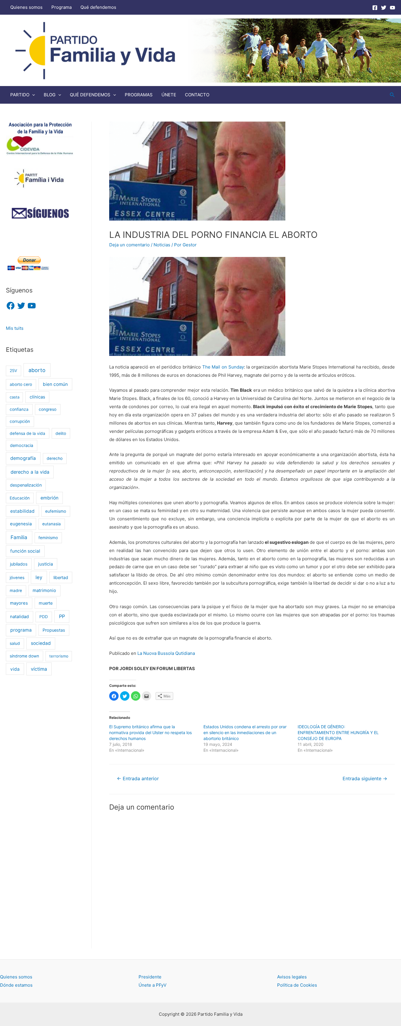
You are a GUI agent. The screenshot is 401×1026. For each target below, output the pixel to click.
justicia (45, 564)
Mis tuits (14, 328)
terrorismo (58, 656)
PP (62, 616)
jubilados (19, 563)
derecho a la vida (30, 472)
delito (60, 433)
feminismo (48, 537)
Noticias (162, 245)
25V (13, 370)
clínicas (37, 397)
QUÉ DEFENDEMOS (90, 94)
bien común (55, 384)
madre (16, 590)
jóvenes (17, 577)
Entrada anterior (138, 778)
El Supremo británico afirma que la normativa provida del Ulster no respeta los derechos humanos (150, 732)
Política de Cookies (297, 985)
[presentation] (32, 94)
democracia (21, 445)
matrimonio (44, 590)
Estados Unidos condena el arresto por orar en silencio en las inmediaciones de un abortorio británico (245, 732)
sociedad (41, 643)
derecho (55, 458)
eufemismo (55, 511)
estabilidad (22, 511)
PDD (43, 616)
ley (39, 577)
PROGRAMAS (139, 94)
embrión (49, 498)
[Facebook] (375, 7)
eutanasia (51, 524)
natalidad (19, 616)
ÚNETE (168, 94)
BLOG (49, 94)
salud (15, 643)
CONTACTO (197, 94)
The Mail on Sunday (223, 367)
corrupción (20, 421)
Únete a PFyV (152, 985)
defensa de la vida (27, 433)
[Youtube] (392, 7)
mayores (19, 603)
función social (25, 551)
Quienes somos (26, 7)
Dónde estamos (16, 985)
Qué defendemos (98, 7)
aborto (37, 370)
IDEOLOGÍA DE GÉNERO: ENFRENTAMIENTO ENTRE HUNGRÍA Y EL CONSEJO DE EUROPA (338, 732)
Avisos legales (292, 977)
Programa (61, 7)
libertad (60, 577)
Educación (20, 498)
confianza (19, 409)
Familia (19, 537)
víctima (39, 669)
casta (14, 397)
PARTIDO (19, 94)
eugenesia (21, 524)
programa (21, 630)
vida (15, 669)
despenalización (26, 484)
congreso (47, 409)
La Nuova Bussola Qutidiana (166, 653)
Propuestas (54, 630)
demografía (23, 458)
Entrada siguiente (365, 778)
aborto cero (21, 384)
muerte (46, 603)
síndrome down (24, 656)
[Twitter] (383, 7)
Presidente (150, 977)
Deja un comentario (129, 245)
